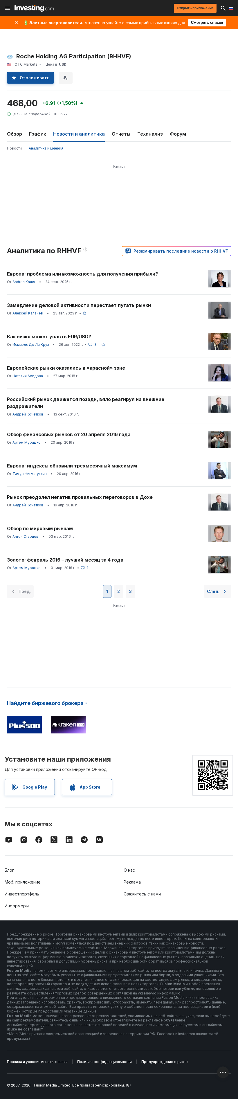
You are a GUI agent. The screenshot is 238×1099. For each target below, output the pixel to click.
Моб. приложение (23, 881)
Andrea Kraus (23, 282)
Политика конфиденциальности (104, 1062)
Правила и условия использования (37, 1062)
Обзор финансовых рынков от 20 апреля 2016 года (69, 434)
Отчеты (121, 134)
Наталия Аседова (27, 376)
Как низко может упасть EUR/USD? (49, 336)
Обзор (14, 134)
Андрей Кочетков (27, 414)
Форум (178, 134)
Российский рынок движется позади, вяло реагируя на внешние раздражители (85, 402)
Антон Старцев (25, 536)
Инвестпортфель (22, 893)
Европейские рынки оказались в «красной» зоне (66, 368)
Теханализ (150, 134)
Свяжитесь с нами (142, 893)
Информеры (17, 905)
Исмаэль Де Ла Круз (30, 344)
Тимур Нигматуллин (29, 474)
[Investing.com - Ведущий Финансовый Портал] (34, 8)
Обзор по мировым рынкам (40, 528)
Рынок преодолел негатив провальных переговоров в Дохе (80, 497)
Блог (9, 870)
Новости (14, 148)
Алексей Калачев (27, 313)
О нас (129, 870)
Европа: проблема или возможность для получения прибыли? (82, 274)
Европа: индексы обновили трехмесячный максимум (72, 466)
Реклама (132, 881)
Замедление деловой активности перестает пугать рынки (79, 305)
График (37, 134)
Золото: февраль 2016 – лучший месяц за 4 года (65, 560)
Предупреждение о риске (164, 1062)
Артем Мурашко (26, 442)
